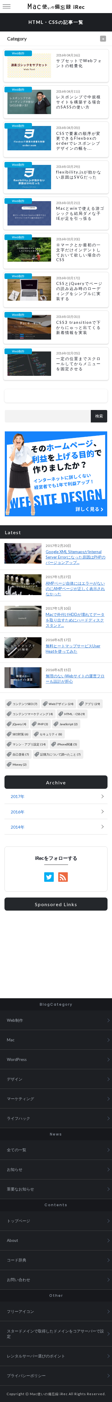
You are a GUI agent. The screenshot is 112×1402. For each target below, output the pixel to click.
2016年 (17, 811)
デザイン (14, 1079)
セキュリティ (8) (51, 734)
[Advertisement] (56, 951)
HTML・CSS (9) (74, 714)
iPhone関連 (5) (67, 744)
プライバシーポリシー (26, 1375)
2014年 (17, 826)
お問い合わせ (18, 1279)
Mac (10, 1039)
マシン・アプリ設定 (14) (29, 744)
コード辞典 (16, 1260)
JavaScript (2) (68, 724)
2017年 (17, 796)
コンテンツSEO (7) (25, 704)
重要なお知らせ (20, 1189)
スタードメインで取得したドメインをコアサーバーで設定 (55, 1334)
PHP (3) (43, 724)
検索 (99, 416)
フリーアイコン (20, 1311)
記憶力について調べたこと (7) (60, 754)
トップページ (18, 1220)
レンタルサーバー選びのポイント (36, 1356)
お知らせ (14, 1169)
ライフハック (18, 1118)
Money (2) (20, 764)
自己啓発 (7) (21, 754)
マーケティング (20, 1098)
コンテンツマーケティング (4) (33, 714)
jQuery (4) (19, 724)
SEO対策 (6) (20, 734)
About (12, 1240)
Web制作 (15, 1020)
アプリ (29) (92, 704)
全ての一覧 (16, 1149)
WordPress (17, 1059)
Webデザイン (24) (61, 704)
